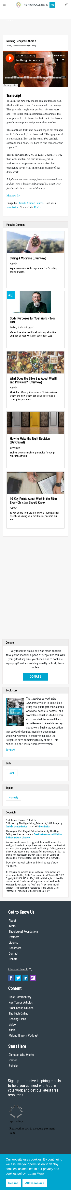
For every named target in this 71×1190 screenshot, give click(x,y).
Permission (44, 826)
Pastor (13, 1060)
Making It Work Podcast (23, 1035)
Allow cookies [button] (34, 1182)
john (12, 772)
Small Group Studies (21, 1008)
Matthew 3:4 (14, 195)
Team (12, 926)
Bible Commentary (20, 997)
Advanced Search (18, 969)
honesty (13, 797)
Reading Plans (17, 1019)
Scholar (13, 1066)
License (13, 942)
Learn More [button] (36, 1173)
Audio (12, 1030)
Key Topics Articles (21, 1002)
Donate (9, 20)
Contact (13, 953)
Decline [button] (13, 1182)
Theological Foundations (23, 931)
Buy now (10, 749)
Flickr (37, 207)
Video (12, 1024)
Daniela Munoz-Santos (30, 203)
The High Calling (18, 1013)
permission (13, 207)
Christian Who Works (21, 1055)
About (9, 13)
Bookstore (15, 948)
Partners (14, 937)
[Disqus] (35, 589)
